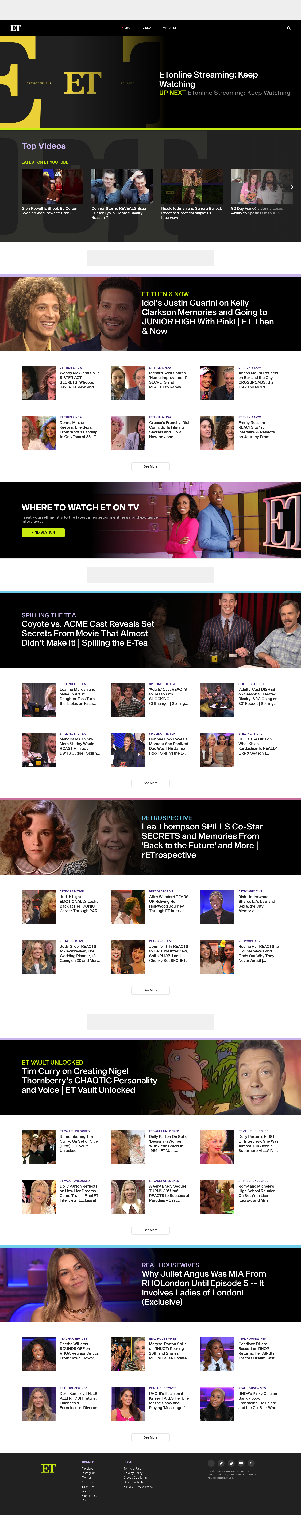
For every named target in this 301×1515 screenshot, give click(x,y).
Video (147, 28)
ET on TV (88, 1487)
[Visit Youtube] (241, 1463)
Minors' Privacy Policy (138, 1487)
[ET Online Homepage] (15, 28)
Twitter (86, 1478)
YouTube (88, 1482)
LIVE (127, 28)
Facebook (88, 1469)
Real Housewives (171, 1265)
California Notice (135, 1482)
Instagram (88, 1473)
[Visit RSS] (251, 1464)
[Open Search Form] (289, 28)
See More (150, 466)
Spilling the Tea (49, 616)
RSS (85, 1500)
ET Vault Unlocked (53, 1063)
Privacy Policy (133, 1473)
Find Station (43, 532)
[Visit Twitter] (221, 1464)
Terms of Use (132, 1469)
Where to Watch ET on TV (80, 508)
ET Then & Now (165, 294)
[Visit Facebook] (211, 1464)
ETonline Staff (91, 1496)
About (86, 1491)
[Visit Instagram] (231, 1464)
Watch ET (170, 28)
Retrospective (167, 818)
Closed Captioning (136, 1478)
